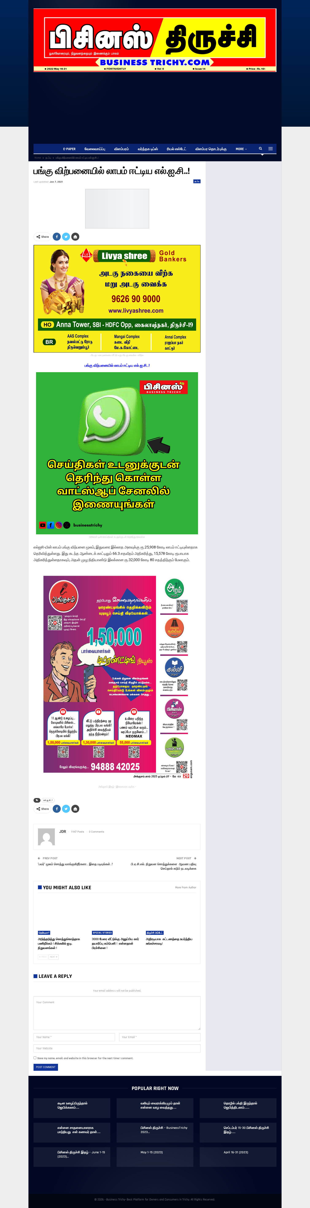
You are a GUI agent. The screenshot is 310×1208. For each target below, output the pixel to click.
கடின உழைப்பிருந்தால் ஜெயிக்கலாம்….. (73, 1105)
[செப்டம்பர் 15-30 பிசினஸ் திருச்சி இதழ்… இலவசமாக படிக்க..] (212, 1132)
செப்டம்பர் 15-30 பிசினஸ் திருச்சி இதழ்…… (246, 1130)
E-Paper (69, 149)
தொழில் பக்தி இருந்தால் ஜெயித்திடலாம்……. (240, 1105)
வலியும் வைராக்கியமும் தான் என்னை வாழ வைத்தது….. (160, 1105)
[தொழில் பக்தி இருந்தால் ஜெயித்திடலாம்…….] (212, 1108)
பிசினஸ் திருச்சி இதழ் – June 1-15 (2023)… (81, 1154)
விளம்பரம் (121, 149)
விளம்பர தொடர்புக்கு (211, 149)
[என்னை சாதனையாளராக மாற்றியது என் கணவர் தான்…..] (46, 1132)
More (240, 149)
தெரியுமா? (44, 932)
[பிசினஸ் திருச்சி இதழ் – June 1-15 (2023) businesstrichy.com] (46, 1157)
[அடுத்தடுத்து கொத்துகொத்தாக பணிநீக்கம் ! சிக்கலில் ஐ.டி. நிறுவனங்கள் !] (63, 917)
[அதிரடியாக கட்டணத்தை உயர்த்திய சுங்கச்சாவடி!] (171, 917)
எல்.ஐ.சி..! (48, 800)
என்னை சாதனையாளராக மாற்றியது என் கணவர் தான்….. (79, 1130)
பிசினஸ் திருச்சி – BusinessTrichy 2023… (164, 1130)
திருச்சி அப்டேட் (155, 932)
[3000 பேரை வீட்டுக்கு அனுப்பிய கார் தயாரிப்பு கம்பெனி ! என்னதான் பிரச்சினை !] (117, 917)
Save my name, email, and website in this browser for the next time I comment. (85, 1058)
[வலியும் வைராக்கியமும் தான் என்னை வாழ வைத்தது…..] (129, 1108)
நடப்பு (197, 181)
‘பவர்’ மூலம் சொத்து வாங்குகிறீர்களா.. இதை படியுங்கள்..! (75, 864)
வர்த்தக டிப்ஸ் (148, 149)
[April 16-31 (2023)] (212, 1157)
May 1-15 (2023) (152, 1152)
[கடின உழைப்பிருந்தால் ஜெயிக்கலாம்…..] (46, 1108)
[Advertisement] (155, 103)
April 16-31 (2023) (236, 1152)
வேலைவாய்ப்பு (95, 149)
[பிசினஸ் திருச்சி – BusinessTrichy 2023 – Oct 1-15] (129, 1132)
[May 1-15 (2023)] (129, 1157)
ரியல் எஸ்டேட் (176, 149)
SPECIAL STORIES (102, 932)
